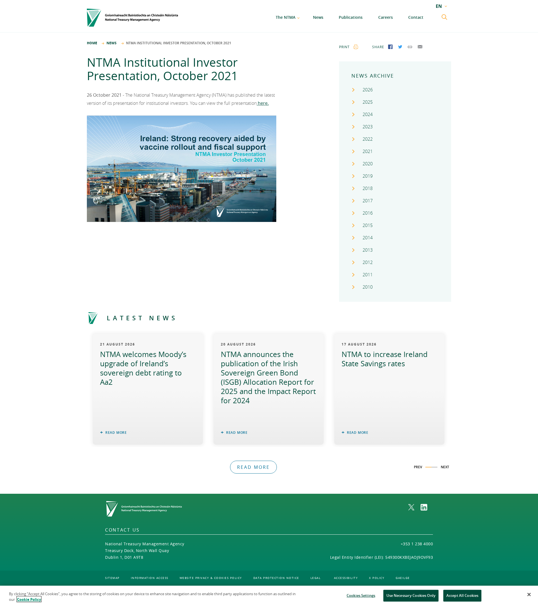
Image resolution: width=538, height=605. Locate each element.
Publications (351, 17)
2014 (368, 238)
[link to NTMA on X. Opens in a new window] (414, 507)
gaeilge (403, 578)
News (318, 17)
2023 (368, 127)
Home (92, 43)
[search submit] (445, 17)
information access (149, 578)
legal (315, 578)
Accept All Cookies (462, 595)
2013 (368, 250)
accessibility (346, 578)
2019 (368, 176)
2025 (368, 102)
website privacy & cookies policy (211, 578)
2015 (368, 225)
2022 (368, 139)
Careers (385, 17)
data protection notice (276, 578)
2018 (368, 188)
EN (439, 6)
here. (263, 103)
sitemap (112, 578)
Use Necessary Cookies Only (410, 595)
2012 (368, 262)
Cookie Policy (29, 599)
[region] (269, 595)
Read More (116, 432)
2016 (368, 213)
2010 (368, 287)
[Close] (529, 594)
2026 (368, 90)
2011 (368, 275)
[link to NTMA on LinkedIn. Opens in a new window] (427, 507)
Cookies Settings (361, 595)
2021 (368, 151)
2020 (368, 164)
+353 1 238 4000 (417, 543)
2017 (368, 201)
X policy (376, 578)
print (344, 47)
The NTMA (285, 17)
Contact (415, 17)
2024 (368, 114)
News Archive (372, 75)
